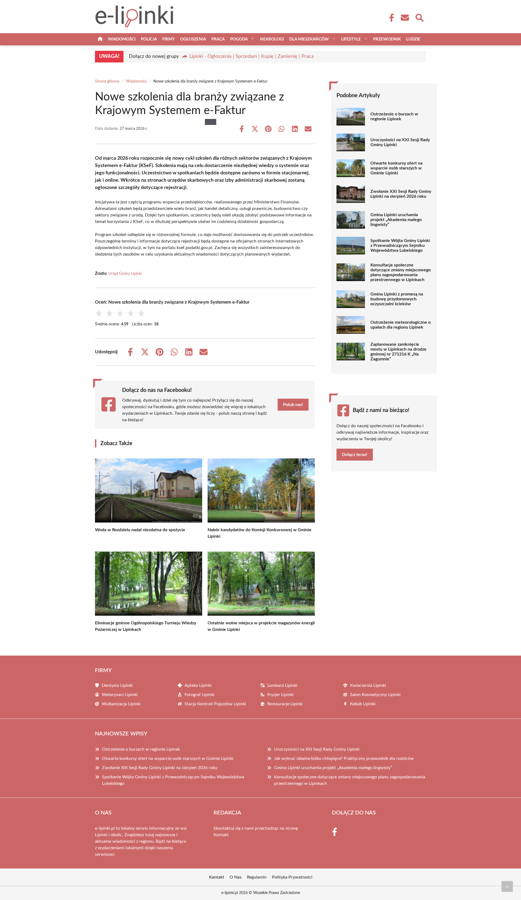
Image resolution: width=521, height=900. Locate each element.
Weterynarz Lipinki (120, 695)
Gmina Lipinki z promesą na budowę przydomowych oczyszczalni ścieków (396, 299)
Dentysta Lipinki (117, 685)
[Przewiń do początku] (507, 886)
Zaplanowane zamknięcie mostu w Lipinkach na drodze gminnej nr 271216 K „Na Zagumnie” (398, 351)
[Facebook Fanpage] (390, 17)
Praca (218, 39)
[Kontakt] (404, 17)
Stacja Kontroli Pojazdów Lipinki (215, 704)
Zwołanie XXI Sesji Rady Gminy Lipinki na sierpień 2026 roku (400, 194)
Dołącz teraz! (354, 454)
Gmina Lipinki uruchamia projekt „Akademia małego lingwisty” (396, 220)
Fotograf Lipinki (199, 695)
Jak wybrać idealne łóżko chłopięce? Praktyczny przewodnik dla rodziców (344, 758)
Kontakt (221, 835)
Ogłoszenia (193, 39)
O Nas (236, 877)
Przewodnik (387, 39)
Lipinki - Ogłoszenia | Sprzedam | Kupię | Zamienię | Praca (251, 56)
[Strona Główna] (100, 39)
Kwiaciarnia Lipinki (368, 685)
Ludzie (413, 39)
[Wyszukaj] (419, 17)
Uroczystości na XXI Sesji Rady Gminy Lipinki (400, 142)
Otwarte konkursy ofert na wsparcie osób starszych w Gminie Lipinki (396, 168)
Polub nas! (293, 404)
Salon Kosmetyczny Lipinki (375, 695)
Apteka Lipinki (198, 685)
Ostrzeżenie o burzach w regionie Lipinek (394, 116)
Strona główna (107, 81)
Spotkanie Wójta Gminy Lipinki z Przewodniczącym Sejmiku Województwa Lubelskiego (400, 245)
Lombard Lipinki (282, 685)
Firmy (168, 39)
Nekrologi (272, 39)
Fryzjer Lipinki (280, 695)
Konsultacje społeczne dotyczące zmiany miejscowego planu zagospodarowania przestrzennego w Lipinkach (400, 272)
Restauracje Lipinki (285, 704)
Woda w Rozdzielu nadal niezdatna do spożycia (140, 530)
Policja (149, 39)
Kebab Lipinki (363, 704)
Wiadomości (121, 39)
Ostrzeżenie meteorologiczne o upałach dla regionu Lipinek (400, 324)
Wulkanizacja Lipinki (121, 704)
